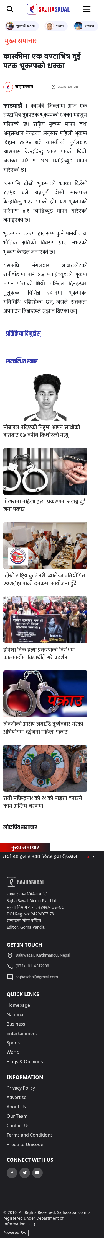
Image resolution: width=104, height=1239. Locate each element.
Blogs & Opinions (25, 1062)
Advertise (16, 1097)
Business (16, 1024)
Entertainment (22, 1033)
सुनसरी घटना (25, 25)
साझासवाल (24, 87)
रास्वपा (89, 25)
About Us (16, 1107)
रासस (60, 25)
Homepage (18, 1005)
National (15, 1014)
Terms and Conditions (30, 1135)
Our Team (17, 1116)
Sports (14, 1043)
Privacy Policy (21, 1088)
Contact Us (18, 1125)
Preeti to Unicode (25, 1144)
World (13, 1052)
